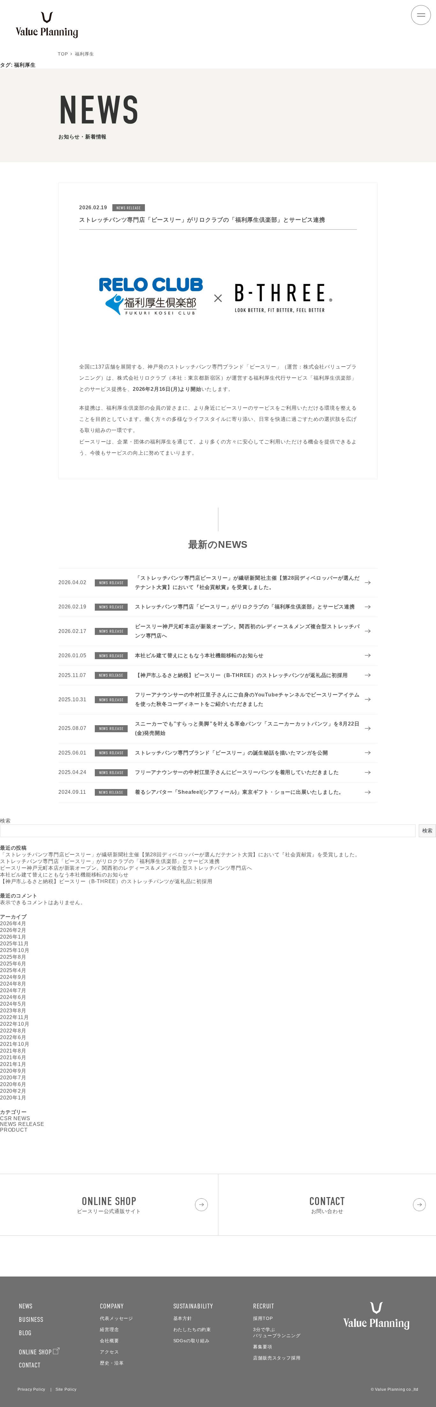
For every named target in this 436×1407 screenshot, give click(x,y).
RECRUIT (263, 1306)
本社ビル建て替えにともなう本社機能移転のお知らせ (64, 874)
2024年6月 (13, 997)
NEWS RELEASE (22, 1124)
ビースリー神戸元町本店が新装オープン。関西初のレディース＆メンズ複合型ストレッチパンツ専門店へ (126, 868)
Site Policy (66, 1389)
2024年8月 (13, 983)
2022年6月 (13, 1037)
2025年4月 (13, 970)
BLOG (25, 1333)
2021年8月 (13, 1050)
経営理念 (109, 1329)
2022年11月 (14, 1017)
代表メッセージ (116, 1318)
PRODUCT (14, 1130)
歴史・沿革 (112, 1363)
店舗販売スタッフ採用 (276, 1358)
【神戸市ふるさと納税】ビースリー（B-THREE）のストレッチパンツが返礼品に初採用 (106, 881)
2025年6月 (13, 963)
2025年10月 (14, 950)
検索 (5, 820)
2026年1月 (13, 937)
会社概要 (109, 1340)
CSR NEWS (15, 1118)
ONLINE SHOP (35, 1352)
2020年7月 (13, 1077)
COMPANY (112, 1306)
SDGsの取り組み (191, 1340)
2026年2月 (13, 930)
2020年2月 (13, 1091)
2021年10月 (14, 1044)
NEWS (26, 1306)
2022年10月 (14, 1024)
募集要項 (262, 1346)
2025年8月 (13, 957)
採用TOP (263, 1318)
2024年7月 (13, 990)
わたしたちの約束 (192, 1329)
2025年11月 (14, 943)
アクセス (109, 1352)
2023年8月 (13, 1010)
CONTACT (30, 1365)
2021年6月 (13, 1057)
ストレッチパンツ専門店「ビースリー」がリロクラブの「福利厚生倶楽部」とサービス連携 (110, 861)
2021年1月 (13, 1064)
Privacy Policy (31, 1389)
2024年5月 (13, 1004)
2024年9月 (13, 977)
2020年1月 (13, 1097)
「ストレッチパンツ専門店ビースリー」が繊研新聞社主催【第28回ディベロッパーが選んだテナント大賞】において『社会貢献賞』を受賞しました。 (180, 854)
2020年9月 (13, 1071)
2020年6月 (13, 1084)
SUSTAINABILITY (193, 1306)
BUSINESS (31, 1319)
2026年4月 (13, 923)
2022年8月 (13, 1030)
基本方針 (182, 1318)
